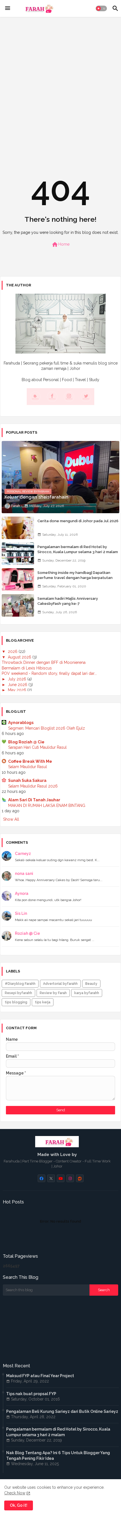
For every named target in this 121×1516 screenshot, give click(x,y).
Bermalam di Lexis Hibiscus (27, 668)
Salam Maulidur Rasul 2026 (33, 786)
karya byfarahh (86, 993)
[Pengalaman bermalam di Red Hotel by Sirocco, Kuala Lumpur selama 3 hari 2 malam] (18, 553)
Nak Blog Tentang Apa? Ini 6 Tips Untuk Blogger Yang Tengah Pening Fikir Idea (58, 1456)
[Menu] (7, 8)
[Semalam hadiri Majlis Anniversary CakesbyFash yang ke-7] (18, 605)
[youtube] (60, 1178)
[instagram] (70, 1178)
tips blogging (16, 1002)
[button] (101, 8)
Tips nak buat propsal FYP (31, 1393)
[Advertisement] (60, 83)
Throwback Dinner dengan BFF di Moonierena (44, 662)
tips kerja (42, 1002)
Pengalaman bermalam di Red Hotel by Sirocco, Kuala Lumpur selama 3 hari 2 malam (77, 549)
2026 (13, 651)
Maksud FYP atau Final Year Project (40, 1376)
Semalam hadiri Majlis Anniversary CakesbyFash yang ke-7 (67, 601)
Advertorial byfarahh (60, 984)
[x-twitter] (51, 1178)
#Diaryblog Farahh (20, 984)
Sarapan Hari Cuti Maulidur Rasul (37, 747)
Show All (11, 819)
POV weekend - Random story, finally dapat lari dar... (49, 673)
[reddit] (80, 1178)
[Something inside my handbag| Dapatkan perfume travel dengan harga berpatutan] (18, 579)
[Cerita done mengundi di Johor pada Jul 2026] (18, 528)
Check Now (14, 1493)
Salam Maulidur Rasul (27, 766)
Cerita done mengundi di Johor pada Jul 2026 (77, 521)
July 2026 (17, 679)
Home (60, 244)
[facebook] (41, 1178)
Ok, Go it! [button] (18, 1505)
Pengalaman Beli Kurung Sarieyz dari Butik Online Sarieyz (62, 1411)
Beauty (91, 984)
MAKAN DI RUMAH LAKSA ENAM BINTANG (46, 805)
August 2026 (20, 657)
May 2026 (17, 690)
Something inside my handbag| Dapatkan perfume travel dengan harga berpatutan (75, 575)
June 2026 (18, 684)
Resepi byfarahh (18, 993)
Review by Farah (53, 993)
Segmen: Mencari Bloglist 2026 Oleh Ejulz (46, 728)
